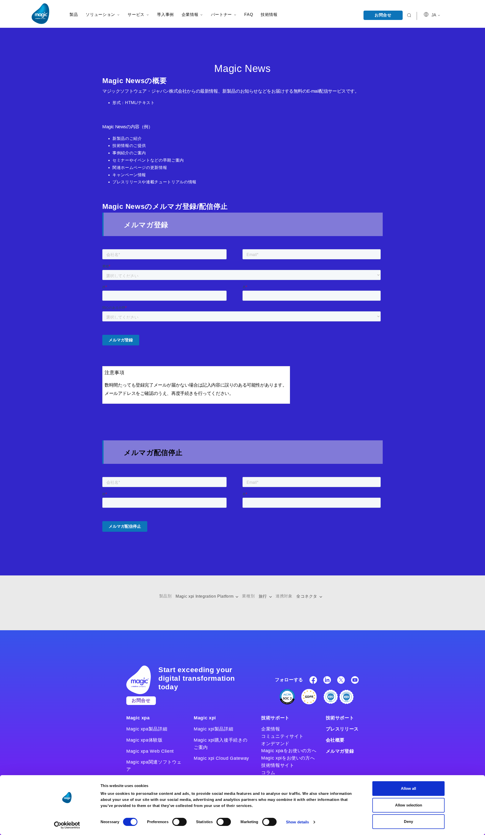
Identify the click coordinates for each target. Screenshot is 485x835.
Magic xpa (138, 717)
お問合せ (383, 15)
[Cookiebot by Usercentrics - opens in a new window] (67, 825)
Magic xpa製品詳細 (146, 728)
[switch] (179, 822)
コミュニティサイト (282, 736)
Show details (297, 822)
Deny (408, 821)
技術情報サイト (277, 765)
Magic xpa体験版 (144, 740)
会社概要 (335, 740)
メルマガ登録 (340, 751)
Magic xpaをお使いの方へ (288, 750)
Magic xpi (205, 717)
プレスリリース (342, 728)
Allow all (408, 788)
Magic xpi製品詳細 (213, 728)
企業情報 (270, 728)
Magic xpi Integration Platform (205, 596)
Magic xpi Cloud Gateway (221, 758)
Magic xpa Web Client (150, 751)
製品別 (165, 596)
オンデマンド (275, 743)
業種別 (248, 596)
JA (434, 15)
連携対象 (284, 596)
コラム (268, 772)
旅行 (263, 596)
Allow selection (408, 805)
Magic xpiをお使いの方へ (288, 758)
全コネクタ (307, 596)
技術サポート (275, 717)
